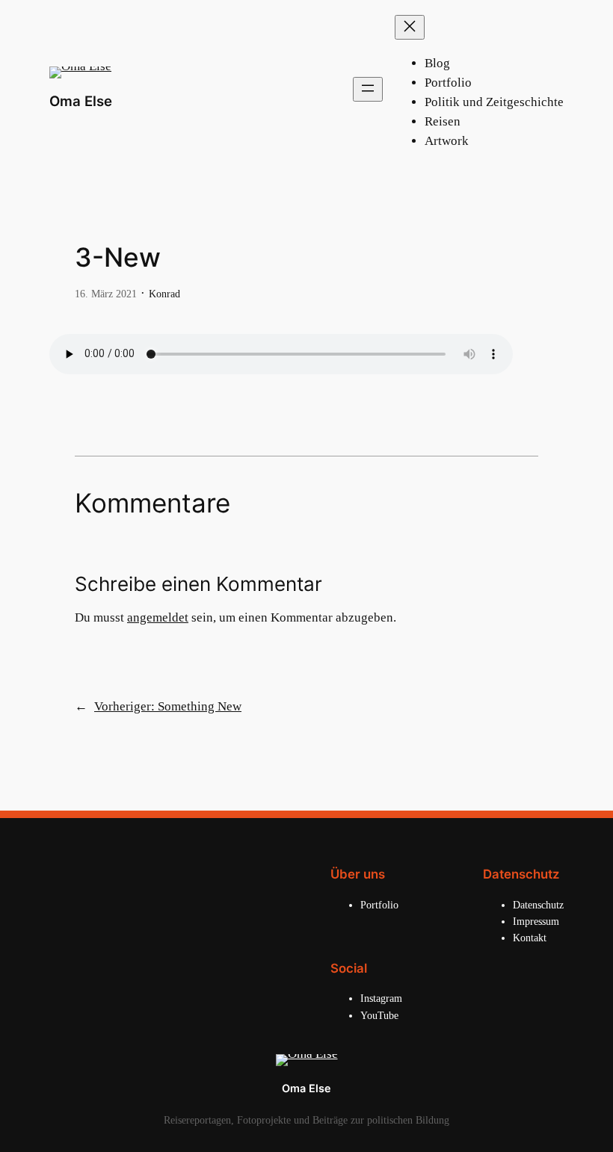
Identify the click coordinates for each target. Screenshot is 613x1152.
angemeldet (157, 617)
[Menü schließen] (410, 27)
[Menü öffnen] (368, 89)
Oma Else (80, 101)
